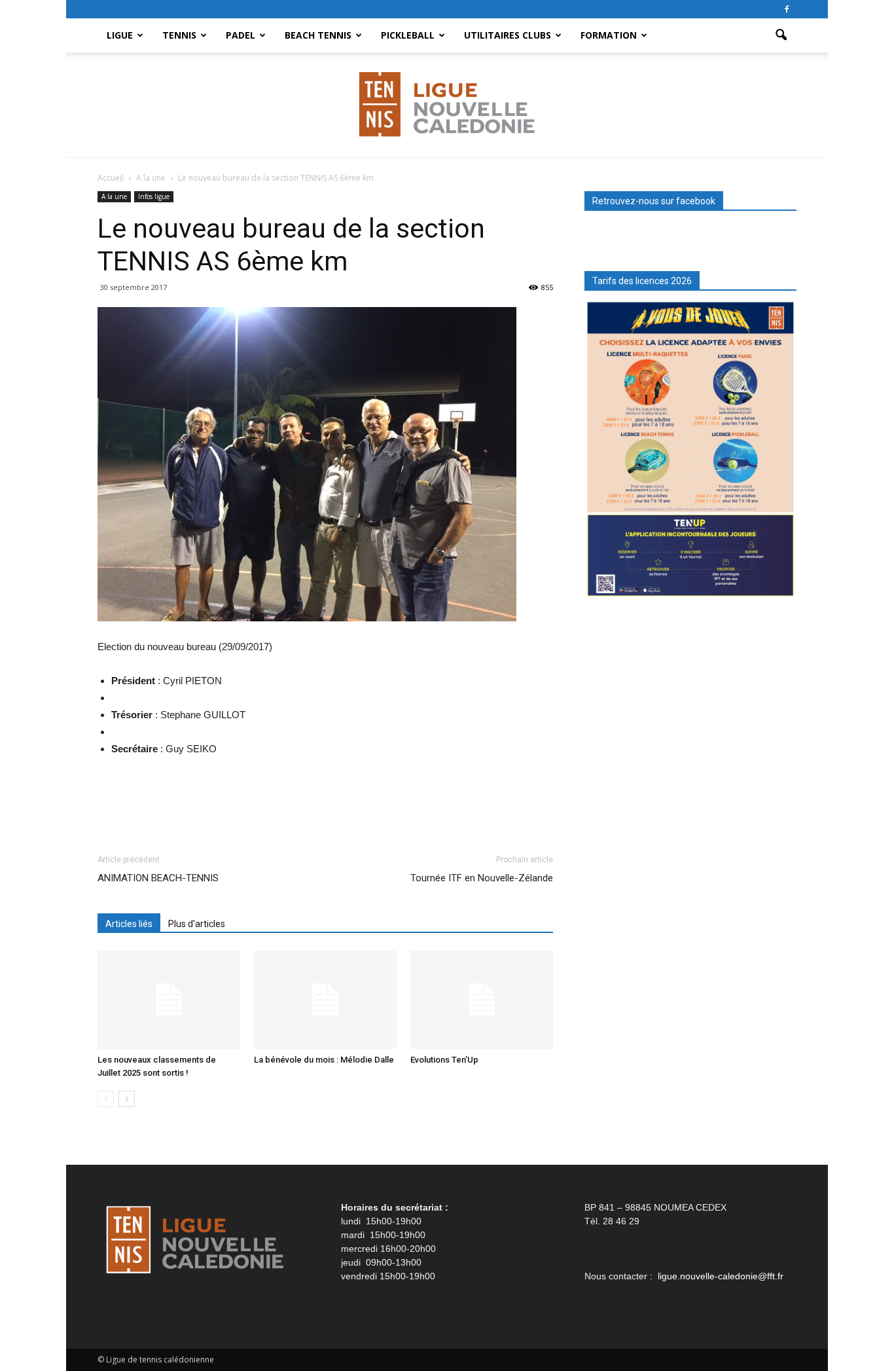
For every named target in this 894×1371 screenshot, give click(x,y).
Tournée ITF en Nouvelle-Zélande (481, 878)
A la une (114, 196)
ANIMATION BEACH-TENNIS (158, 878)
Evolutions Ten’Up (444, 1060)
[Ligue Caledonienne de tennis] (447, 105)
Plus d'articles (196, 924)
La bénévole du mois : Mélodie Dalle (324, 1060)
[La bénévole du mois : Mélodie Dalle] (325, 1000)
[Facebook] (786, 9)
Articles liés (128, 924)
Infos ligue (154, 196)
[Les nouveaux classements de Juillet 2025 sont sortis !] (169, 1000)
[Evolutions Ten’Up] (481, 1000)
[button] (780, 35)
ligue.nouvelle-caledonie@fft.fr (720, 1276)
